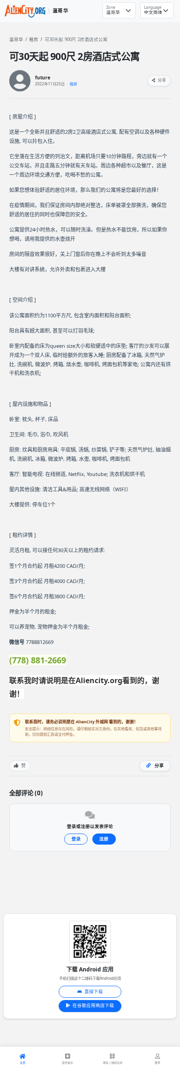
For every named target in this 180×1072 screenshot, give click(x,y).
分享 (161, 80)
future (42, 78)
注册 (103, 839)
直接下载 (93, 992)
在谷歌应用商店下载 (93, 1005)
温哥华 (16, 39)
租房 (33, 39)
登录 (76, 839)
